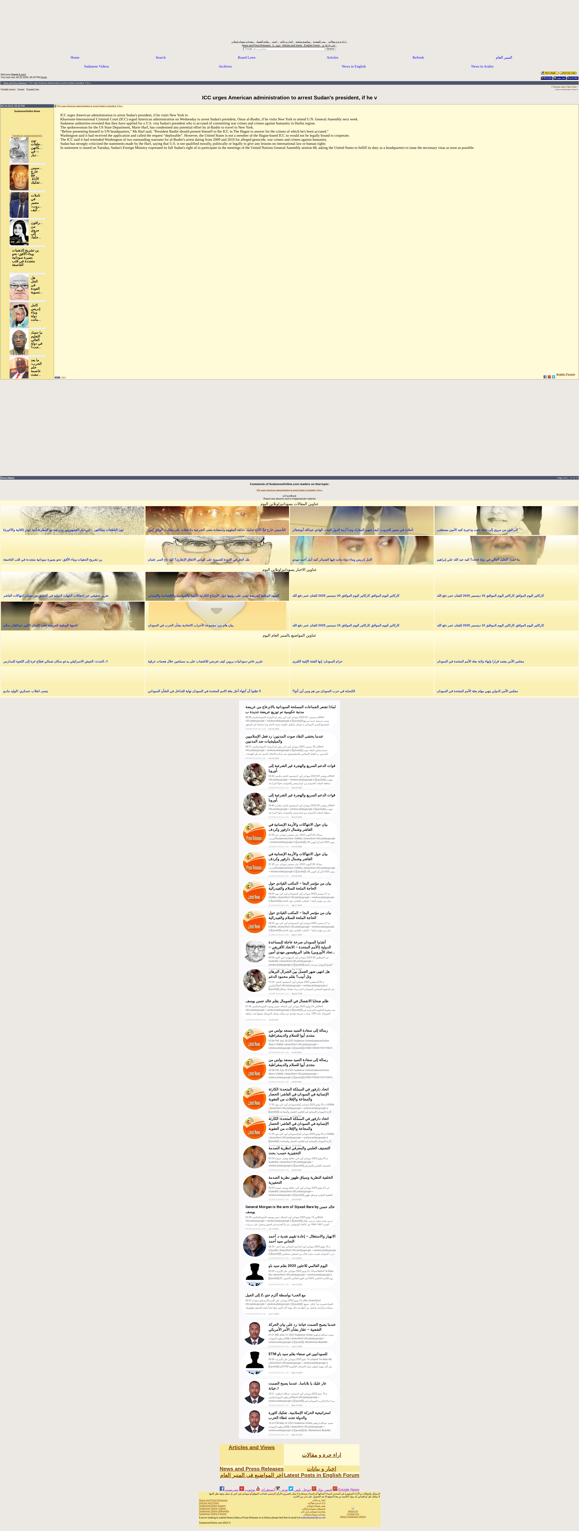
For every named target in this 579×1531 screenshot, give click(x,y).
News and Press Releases (257, 45)
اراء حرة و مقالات (338, 41)
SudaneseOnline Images (212, 1505)
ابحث (275, 41)
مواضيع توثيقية (304, 41)
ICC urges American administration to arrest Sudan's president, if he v (90, 106)
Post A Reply (7, 478)
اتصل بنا (277, 45)
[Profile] (572, 79)
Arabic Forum (565, 374)
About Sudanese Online (353, 1516)
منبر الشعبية (320, 41)
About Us (353, 1511)
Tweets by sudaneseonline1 (27, 135)
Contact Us (353, 1514)
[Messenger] (546, 79)
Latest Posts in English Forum (321, 1475)
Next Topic (572, 87)
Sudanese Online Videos (212, 1508)
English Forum (313, 45)
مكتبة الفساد (263, 41)
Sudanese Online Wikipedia (214, 1511)
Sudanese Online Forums (212, 1514)
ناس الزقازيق (329, 45)
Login (22, 74)
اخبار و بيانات (287, 41)
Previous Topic (559, 87)
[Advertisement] (289, 19)
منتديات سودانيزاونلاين (243, 41)
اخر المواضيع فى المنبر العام (251, 1475)
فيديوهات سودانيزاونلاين (313, 1508)
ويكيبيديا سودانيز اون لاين (313, 1511)
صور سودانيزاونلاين (315, 1505)
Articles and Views (293, 45)
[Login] (559, 79)
